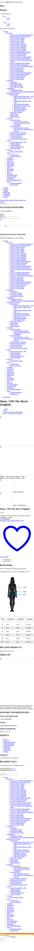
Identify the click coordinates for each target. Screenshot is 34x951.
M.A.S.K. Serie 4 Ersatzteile (18, 50)
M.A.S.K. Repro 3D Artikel (18, 76)
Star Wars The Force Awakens (18, 139)
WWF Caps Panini (15, 156)
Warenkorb (6, 195)
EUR (8, 25)
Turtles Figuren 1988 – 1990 (18, 142)
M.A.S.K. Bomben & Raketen (18, 53)
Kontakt (5, 191)
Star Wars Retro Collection (17, 134)
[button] (2, 202)
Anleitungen (10, 178)
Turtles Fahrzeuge (15, 143)
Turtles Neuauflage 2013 (17, 147)
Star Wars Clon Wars (16, 136)
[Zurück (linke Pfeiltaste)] (0, 940)
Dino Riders (10, 80)
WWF (8, 153)
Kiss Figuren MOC (12, 175)
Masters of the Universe (13, 93)
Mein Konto (6, 192)
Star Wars (9, 118)
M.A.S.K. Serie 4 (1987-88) (18, 44)
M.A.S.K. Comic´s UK (16, 68)
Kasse (13, 770)
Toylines (5, 31)
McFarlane (10, 173)
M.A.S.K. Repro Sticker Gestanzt (19, 74)
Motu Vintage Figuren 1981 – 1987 (23, 96)
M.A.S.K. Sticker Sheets (17, 79)
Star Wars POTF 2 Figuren (21, 128)
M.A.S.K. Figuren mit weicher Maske (20, 57)
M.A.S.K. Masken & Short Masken (20, 63)
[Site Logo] (13, 200)
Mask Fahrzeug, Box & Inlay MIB (20, 36)
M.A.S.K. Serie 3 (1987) (17, 42)
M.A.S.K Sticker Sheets (17, 71)
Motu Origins (14, 115)
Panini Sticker (14, 185)
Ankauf (5, 189)
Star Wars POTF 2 (15, 126)
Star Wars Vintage (15, 120)
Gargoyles (10, 161)
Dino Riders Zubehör (16, 85)
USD (4, 22)
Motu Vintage (14, 95)
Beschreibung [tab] (7, 559)
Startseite (5, 187)
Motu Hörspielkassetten (20, 109)
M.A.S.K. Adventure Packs (18, 55)
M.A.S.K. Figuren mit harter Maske (20, 58)
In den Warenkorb (5, 519)
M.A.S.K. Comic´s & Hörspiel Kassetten (21, 66)
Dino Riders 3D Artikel (16, 87)
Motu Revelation (15, 117)
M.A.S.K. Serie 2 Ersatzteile (18, 47)
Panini (8, 181)
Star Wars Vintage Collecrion (18, 132)
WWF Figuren (14, 155)
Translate (12, 937)
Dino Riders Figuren (16, 83)
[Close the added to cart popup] (16, 770)
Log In (5, 197)
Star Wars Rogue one (16, 137)
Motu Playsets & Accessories (22, 106)
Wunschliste (6, 194)
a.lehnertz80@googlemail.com (8, 725)
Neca (8, 172)
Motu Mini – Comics (19, 107)
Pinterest (17, 520)
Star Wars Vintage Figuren (21, 121)
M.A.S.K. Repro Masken (17, 77)
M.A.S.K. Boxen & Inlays (17, 38)
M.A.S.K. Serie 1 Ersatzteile (18, 46)
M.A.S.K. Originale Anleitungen (19, 65)
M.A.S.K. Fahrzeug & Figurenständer (20, 72)
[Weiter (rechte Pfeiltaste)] (2, 940)
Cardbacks (10, 158)
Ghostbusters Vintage (16, 90)
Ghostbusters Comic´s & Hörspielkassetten (22, 91)
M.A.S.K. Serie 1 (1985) (17, 39)
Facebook (2, 520)
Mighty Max (10, 166)
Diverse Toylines (11, 177)
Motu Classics (14, 113)
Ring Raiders (10, 169)
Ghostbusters (10, 88)
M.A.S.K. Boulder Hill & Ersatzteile (20, 52)
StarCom (9, 150)
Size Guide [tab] (6, 561)
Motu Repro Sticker (19, 110)
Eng (4, 16)
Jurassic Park (10, 162)
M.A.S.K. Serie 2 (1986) (17, 41)
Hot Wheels (10, 170)
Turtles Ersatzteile (15, 145)
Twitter (8, 520)
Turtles (9, 140)
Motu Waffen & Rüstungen (21, 104)
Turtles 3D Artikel (15, 148)
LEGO (9, 167)
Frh (8, 19)
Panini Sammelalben (16, 183)
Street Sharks (10, 164)
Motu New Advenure (16, 112)
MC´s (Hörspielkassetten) (14, 180)
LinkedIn (12, 520)
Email (22, 520)
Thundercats (10, 159)
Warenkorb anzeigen (6, 770)
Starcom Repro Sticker (16, 151)
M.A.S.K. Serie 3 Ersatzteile (18, 49)
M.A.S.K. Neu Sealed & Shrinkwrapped (21, 35)
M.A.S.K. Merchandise (16, 69)
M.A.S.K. (9, 33)
